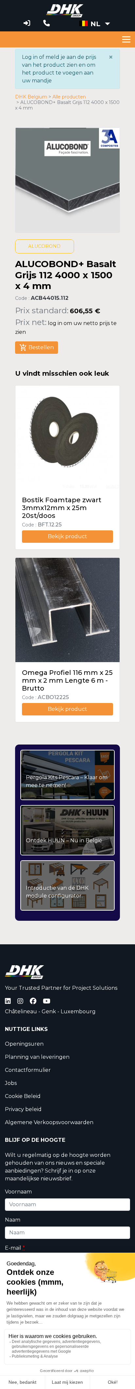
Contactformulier (28, 1070)
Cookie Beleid (23, 1096)
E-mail (15, 1248)
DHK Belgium (31, 97)
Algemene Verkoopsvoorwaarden (49, 1122)
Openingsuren (24, 1044)
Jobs (11, 1083)
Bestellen (36, 348)
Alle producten (69, 97)
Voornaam (18, 1192)
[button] (95, 24)
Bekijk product (67, 536)
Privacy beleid (23, 1109)
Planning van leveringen (37, 1057)
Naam (12, 1220)
